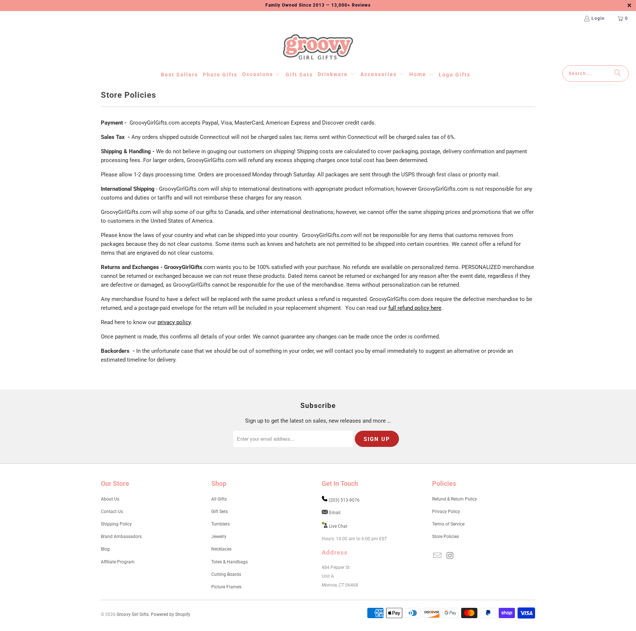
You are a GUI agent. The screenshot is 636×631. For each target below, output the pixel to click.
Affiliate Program (118, 561)
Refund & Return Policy (454, 499)
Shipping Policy (116, 524)
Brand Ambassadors (121, 536)
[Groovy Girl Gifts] (318, 47)
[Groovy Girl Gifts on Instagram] (450, 556)
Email (334, 512)
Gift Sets (219, 511)
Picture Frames (226, 586)
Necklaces (221, 549)
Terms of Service (448, 524)
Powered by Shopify (170, 614)
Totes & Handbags (229, 561)
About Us (110, 499)
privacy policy (174, 322)
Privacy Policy (446, 511)
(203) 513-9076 (344, 500)
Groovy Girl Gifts (133, 614)
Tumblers (220, 524)
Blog (105, 549)
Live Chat (338, 526)
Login (598, 18)
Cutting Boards (226, 574)
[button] (261, 74)
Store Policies (445, 536)
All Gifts (219, 499)
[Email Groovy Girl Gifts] (437, 556)
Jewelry (218, 536)
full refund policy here (414, 308)
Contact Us (112, 511)
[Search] (618, 73)
